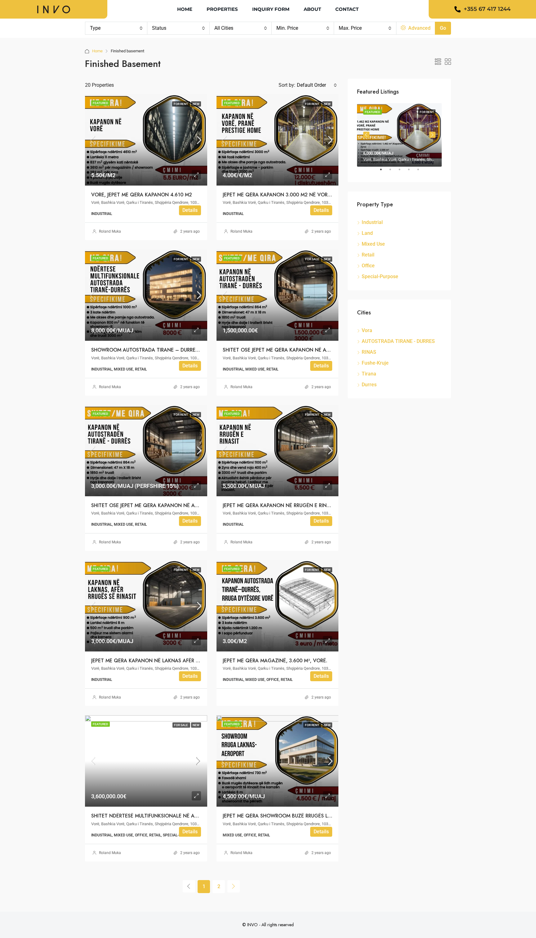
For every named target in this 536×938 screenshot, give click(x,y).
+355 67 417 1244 (487, 9)
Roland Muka (110, 231)
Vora (367, 330)
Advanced (419, 28)
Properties (222, 9)
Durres (369, 385)
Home (184, 9)
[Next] (233, 886)
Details (190, 210)
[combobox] (116, 28)
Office (368, 266)
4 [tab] (412, 172)
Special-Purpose (380, 276)
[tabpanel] (399, 135)
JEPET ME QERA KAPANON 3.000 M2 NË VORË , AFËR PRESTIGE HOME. (305, 194)
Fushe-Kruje (375, 363)
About (312, 9)
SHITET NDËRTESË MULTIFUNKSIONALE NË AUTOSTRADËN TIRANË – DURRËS (180, 815)
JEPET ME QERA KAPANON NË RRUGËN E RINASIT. (280, 505)
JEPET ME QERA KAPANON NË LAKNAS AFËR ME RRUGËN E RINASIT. (169, 660)
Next (432, 135)
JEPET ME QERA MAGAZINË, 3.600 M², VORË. (275, 660)
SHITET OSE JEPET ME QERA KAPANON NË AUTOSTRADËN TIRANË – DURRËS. (313, 349)
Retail (368, 255)
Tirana (369, 374)
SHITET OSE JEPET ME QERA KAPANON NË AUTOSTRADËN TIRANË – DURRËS (180, 505)
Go (443, 28)
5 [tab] (421, 172)
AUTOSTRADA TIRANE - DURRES (398, 341)
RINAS (369, 352)
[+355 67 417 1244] (457, 9)
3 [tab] (403, 172)
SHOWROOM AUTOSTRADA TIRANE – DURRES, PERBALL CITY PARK (169, 349)
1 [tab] (384, 172)
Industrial (372, 222)
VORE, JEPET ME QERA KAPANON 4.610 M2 (141, 194)
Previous (366, 135)
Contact (347, 9)
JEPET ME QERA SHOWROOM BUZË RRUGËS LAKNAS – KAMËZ (295, 815)
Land (367, 233)
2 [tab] (393, 172)
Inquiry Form (270, 9)
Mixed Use (373, 244)
